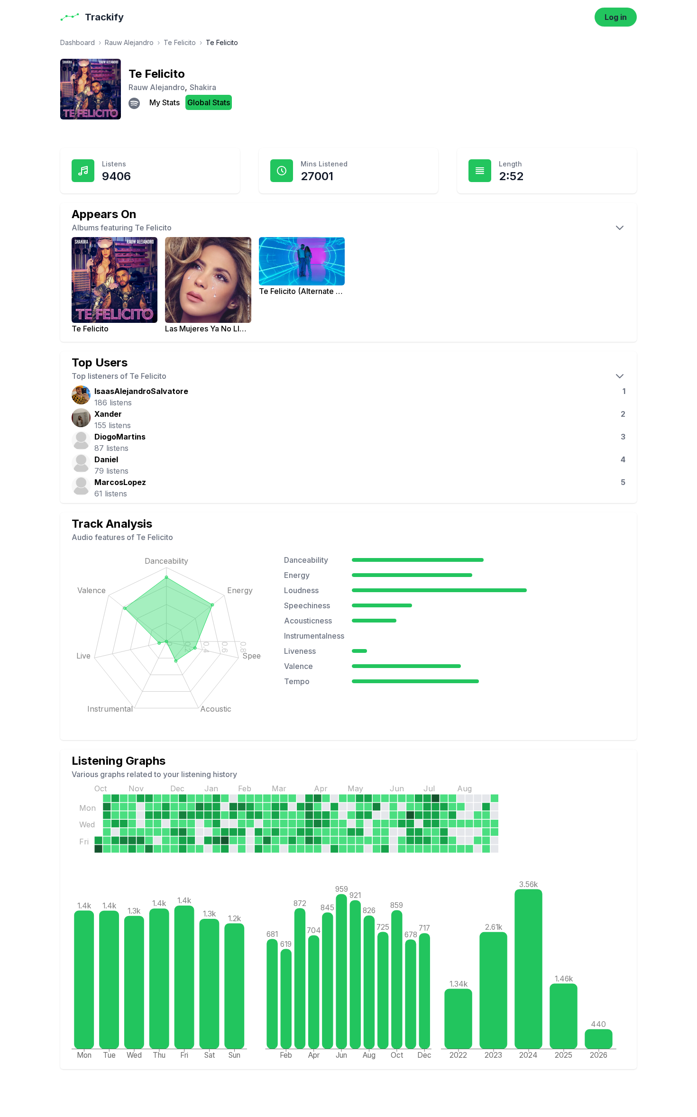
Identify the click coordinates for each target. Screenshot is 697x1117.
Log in (616, 17)
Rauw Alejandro (129, 42)
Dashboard (77, 42)
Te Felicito (180, 42)
